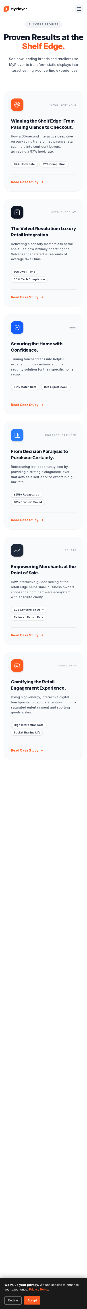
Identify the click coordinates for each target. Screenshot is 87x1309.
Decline (13, 1300)
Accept (32, 1300)
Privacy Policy (38, 1289)
